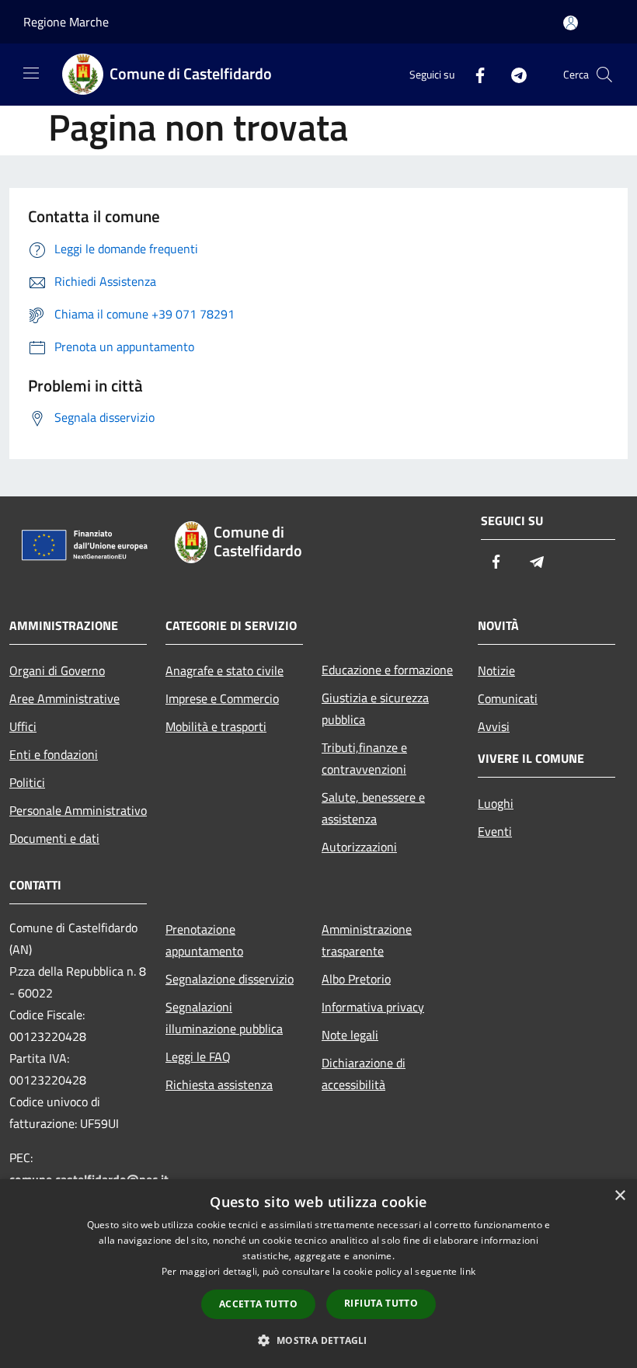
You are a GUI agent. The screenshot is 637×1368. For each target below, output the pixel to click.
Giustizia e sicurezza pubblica (375, 708)
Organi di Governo (57, 670)
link (467, 1271)
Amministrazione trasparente (367, 940)
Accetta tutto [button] (258, 1304)
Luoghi (495, 803)
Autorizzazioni (359, 846)
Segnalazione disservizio (229, 978)
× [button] (619, 1196)
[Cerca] (604, 74)
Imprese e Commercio (222, 698)
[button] (318, 1340)
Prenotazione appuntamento (204, 940)
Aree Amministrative (64, 698)
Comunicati (508, 698)
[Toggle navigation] (31, 73)
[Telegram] (512, 74)
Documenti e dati (54, 838)
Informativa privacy (373, 1006)
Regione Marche (66, 21)
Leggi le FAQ (198, 1056)
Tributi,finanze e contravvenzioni (364, 758)
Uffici (23, 726)
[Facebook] (473, 74)
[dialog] (318, 1273)
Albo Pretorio (356, 978)
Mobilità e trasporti (215, 726)
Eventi (495, 831)
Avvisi (494, 726)
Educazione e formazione (387, 669)
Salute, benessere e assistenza (373, 808)
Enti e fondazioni (53, 754)
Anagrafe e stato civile (224, 670)
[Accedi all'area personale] (570, 23)
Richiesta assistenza (219, 1084)
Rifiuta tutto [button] (381, 1303)
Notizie (496, 670)
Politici (27, 782)
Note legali (350, 1034)
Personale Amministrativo (78, 810)
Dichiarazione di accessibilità (364, 1073)
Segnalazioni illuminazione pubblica (224, 1017)
